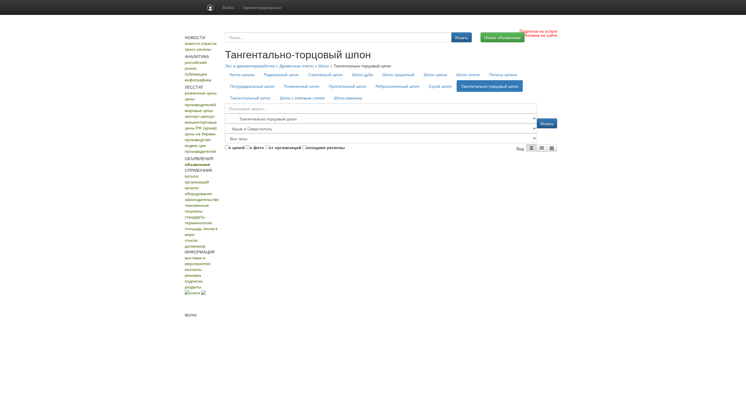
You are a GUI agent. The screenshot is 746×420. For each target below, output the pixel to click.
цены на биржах (200, 133)
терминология (198, 222)
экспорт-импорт (200, 116)
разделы (193, 287)
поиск (194, 292)
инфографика (198, 80)
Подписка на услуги (538, 31)
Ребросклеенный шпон (397, 86)
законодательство (202, 199)
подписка (194, 281)
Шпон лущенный (398, 74)
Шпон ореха (435, 74)
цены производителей (200, 101)
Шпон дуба (362, 74)
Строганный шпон (325, 74)
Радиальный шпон (281, 74)
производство (198, 139)
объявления (197, 164)
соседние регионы (325, 147)
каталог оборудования (198, 190)
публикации (196, 74)
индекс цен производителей (200, 148)
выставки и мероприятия (197, 260)
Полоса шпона (503, 74)
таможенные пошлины (197, 208)
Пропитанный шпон (347, 86)
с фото (257, 147)
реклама (193, 275)
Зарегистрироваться (261, 7)
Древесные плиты (296, 66)
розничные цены (201, 93)
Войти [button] (228, 7)
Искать (461, 37)
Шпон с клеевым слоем (302, 98)
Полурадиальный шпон (252, 86)
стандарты (195, 217)
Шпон (323, 66)
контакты (193, 269)
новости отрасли (201, 43)
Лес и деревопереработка (250, 66)
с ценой (237, 147)
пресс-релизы (198, 49)
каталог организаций (197, 179)
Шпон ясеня (468, 74)
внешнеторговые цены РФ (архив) (201, 125)
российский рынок (196, 65)
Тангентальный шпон (250, 98)
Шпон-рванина (348, 98)
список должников (195, 243)
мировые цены (199, 110)
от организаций (285, 147)
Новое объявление (502, 37)
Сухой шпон (440, 86)
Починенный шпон (301, 86)
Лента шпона (241, 74)
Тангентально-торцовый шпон (489, 86)
